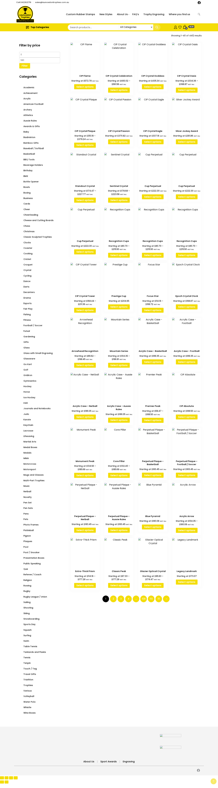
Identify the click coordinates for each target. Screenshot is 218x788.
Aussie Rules (30, 120)
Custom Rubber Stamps (80, 14)
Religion (27, 580)
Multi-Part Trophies (33, 480)
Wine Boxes (29, 712)
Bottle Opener (31, 181)
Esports (27, 303)
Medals (27, 452)
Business (28, 198)
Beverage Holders (33, 165)
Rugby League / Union (35, 596)
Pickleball (28, 530)
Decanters (29, 292)
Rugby (26, 591)
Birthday (27, 170)
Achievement (30, 93)
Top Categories (40, 27)
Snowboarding (31, 618)
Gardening (29, 336)
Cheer (26, 209)
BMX (25, 176)
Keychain (28, 425)
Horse (26, 391)
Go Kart (27, 364)
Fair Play (27, 308)
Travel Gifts (29, 674)
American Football (33, 104)
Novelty (27, 497)
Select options (85, 86)
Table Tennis (30, 646)
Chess (26, 225)
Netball (27, 491)
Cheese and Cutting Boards (38, 220)
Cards (26, 203)
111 (159, 598)
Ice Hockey (29, 397)
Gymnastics (29, 380)
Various (27, 690)
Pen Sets (28, 508)
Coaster (27, 248)
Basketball (29, 153)
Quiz (25, 569)
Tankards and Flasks (34, 652)
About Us (122, 14)
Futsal (26, 331)
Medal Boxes (30, 447)
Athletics (28, 115)
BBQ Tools (29, 159)
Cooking (27, 253)
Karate (27, 419)
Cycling (27, 275)
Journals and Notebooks (37, 408)
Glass (26, 347)
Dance (26, 281)
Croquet (27, 264)
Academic (28, 87)
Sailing (27, 602)
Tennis (26, 657)
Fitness (27, 319)
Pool (25, 546)
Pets (25, 519)
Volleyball (28, 696)
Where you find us (179, 14)
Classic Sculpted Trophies (37, 236)
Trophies (28, 685)
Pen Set (27, 502)
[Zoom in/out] (2, 777)
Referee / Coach (32, 574)
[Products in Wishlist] (180, 27)
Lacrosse (28, 430)
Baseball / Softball (33, 148)
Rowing (27, 585)
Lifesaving (28, 436)
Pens (26, 513)
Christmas (29, 231)
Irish (25, 402)
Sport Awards (108, 761)
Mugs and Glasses (33, 474)
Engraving (129, 761)
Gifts (26, 342)
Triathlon (28, 679)
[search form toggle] (199, 14)
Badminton (29, 137)
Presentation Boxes (33, 557)
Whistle (27, 707)
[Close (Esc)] (16, 777)
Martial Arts (29, 441)
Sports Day (29, 624)
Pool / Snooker (31, 552)
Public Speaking (32, 563)
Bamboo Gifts (31, 142)
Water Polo (29, 701)
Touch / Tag (30, 668)
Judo (26, 414)
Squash (27, 629)
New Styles (106, 14)
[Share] (11, 777)
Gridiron (27, 375)
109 (143, 598)
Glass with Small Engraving (38, 353)
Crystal (27, 270)
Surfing (27, 635)
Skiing (26, 613)
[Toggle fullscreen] (7, 777)
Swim (26, 640)
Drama (27, 297)
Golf (25, 369)
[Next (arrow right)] (7, 782)
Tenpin (27, 663)
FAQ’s (135, 14)
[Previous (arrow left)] (2, 782)
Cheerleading (30, 214)
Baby (26, 131)
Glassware (29, 358)
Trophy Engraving (153, 14)
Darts (26, 286)
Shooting (28, 607)
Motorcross (29, 463)
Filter (25, 65)
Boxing (27, 192)
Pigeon (27, 535)
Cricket (27, 259)
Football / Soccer (32, 325)
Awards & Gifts (31, 126)
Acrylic (27, 98)
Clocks (27, 242)
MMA (26, 458)
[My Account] (175, 27)
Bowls (26, 187)
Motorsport (29, 469)
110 (151, 598)
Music (26, 486)
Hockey (27, 386)
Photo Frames (31, 524)
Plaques (27, 541)
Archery (27, 109)
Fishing (27, 314)
